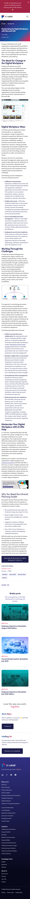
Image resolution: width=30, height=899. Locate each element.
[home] (6, 16)
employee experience (8, 463)
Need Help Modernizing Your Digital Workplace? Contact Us (15, 559)
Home (4, 24)
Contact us (7, 726)
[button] (27, 17)
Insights (11, 24)
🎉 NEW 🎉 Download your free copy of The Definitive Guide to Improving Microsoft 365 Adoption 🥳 (13, 6)
